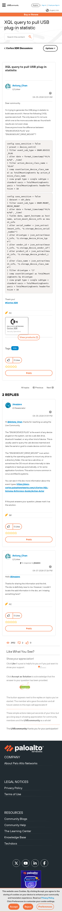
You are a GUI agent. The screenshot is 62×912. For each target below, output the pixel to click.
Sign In (44, 5)
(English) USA (54, 10)
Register (35, 5)
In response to (31, 563)
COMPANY (12, 757)
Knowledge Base (15, 837)
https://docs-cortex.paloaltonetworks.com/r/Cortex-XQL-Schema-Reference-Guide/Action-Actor (26, 487)
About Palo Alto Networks (20, 763)
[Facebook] (44, 863)
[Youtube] (25, 863)
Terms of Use (12, 794)
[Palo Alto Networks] (31, 748)
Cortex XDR (12, 303)
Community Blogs (15, 818)
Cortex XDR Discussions (19, 48)
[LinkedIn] (35, 863)
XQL (15, 348)
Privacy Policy (47, 898)
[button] (13, 907)
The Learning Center (17, 831)
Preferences (45, 906)
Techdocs (10, 843)
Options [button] (49, 48)
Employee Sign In (54, 5)
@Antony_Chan (14, 422)
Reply (29, 373)
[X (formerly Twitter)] (16, 863)
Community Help (15, 825)
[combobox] (18, 36)
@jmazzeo (15, 576)
